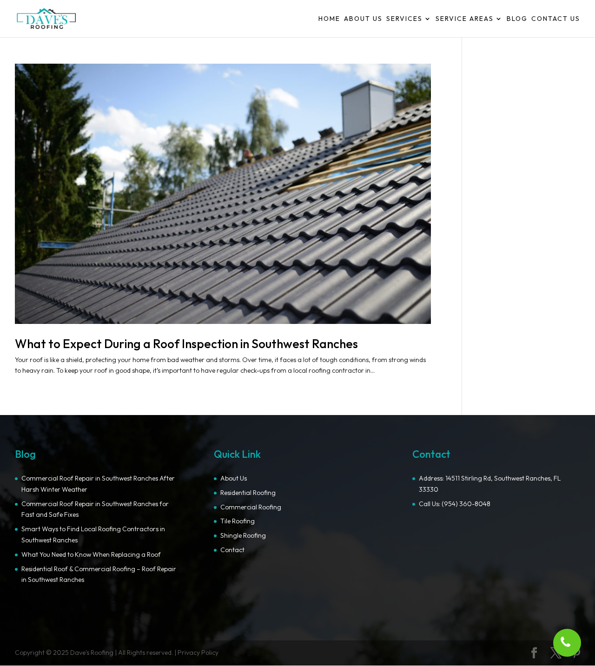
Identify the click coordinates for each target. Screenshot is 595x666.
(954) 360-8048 (466, 504)
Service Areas (465, 19)
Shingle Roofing (243, 535)
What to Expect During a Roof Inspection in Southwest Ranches (186, 343)
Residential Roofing (248, 492)
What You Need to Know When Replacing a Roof (91, 554)
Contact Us (555, 19)
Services (404, 19)
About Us (363, 19)
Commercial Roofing (250, 507)
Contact (232, 550)
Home (329, 19)
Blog (517, 19)
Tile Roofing (237, 521)
